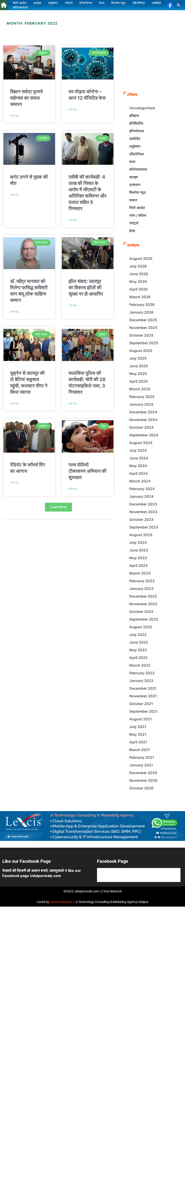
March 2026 (139, 297)
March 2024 (140, 481)
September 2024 (143, 435)
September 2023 (143, 527)
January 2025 (141, 404)
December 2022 (143, 596)
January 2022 (141, 680)
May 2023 (138, 558)
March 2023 (139, 573)
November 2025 (143, 327)
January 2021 (141, 765)
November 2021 (143, 696)
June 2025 (138, 366)
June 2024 (138, 458)
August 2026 (140, 258)
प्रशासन (134, 184)
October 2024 (141, 427)
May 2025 (138, 373)
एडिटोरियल (136, 154)
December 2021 (143, 688)
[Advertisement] (153, 54)
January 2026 (141, 312)
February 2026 (142, 304)
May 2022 (138, 650)
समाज (133, 200)
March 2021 (139, 749)
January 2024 (141, 496)
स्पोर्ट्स (133, 223)
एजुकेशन (134, 146)
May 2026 (138, 281)
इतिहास (134, 115)
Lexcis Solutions (61, 902)
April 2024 (138, 473)
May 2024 (138, 465)
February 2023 (142, 581)
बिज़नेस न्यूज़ (137, 192)
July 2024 (138, 450)
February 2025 (142, 396)
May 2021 (137, 734)
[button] (178, 5)
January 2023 (141, 588)
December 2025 (143, 320)
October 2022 (141, 611)
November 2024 (143, 419)
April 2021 (138, 742)
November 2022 (143, 604)
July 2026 (138, 266)
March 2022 (139, 665)
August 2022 (140, 627)
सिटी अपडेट (137, 207)
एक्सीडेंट (134, 138)
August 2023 (140, 535)
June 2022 (138, 642)
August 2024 (141, 442)
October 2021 (141, 703)
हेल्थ (132, 230)
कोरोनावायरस (138, 169)
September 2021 (143, 711)
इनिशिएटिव (136, 123)
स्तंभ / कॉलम (137, 215)
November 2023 (143, 512)
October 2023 (141, 519)
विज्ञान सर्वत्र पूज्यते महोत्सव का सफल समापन (26, 98)
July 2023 (138, 542)
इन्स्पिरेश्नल (136, 131)
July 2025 (138, 358)
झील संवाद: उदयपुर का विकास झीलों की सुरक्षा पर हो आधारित (86, 287)
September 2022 (143, 619)
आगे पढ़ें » (14, 115)
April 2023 (138, 565)
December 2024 (143, 412)
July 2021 (137, 726)
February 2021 (141, 757)
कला (132, 161)
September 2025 (143, 343)
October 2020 (141, 788)
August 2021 (140, 719)
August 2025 (140, 350)
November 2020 (143, 780)
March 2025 (139, 389)
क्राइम (133, 177)
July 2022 (138, 634)
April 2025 (138, 381)
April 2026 (138, 289)
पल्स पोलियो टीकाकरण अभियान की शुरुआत (87, 471)
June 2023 (138, 550)
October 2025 (141, 335)
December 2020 (143, 772)
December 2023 (143, 504)
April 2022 (138, 657)
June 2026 (138, 274)
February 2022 (142, 673)
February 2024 (142, 488)
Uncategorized (142, 108)
